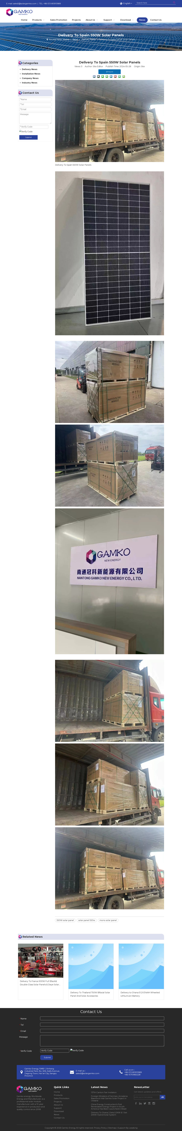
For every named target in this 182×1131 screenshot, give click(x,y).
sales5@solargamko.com (25, 3)
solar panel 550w (86, 920)
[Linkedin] (140, 1103)
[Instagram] (154, 1103)
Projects (58, 1101)
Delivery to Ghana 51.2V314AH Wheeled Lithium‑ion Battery (140, 994)
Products (58, 1095)
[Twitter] (145, 1103)
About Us (58, 1105)
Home (57, 1092)
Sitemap (112, 1128)
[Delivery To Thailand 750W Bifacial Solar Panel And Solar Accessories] (91, 966)
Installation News (31, 74)
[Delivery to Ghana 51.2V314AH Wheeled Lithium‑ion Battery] (141, 966)
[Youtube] (149, 1103)
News (56, 1114)
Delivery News (29, 69)
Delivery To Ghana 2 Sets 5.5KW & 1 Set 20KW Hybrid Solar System (109, 1113)
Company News (30, 78)
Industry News (29, 83)
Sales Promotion (61, 1098)
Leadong (133, 1128)
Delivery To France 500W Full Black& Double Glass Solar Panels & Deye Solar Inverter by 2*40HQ (39, 983)
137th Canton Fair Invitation (104, 1092)
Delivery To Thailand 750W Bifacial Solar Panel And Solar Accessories (90, 994)
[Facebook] (136, 1103)
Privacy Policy (100, 1128)
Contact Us (59, 1118)
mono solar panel (108, 920)
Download (59, 1111)
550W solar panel (65, 920)
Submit (28, 137)
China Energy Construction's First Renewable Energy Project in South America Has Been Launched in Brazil (108, 1106)
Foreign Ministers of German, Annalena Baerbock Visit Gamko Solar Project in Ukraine (109, 1098)
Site (143, 66)
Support (58, 1108)
